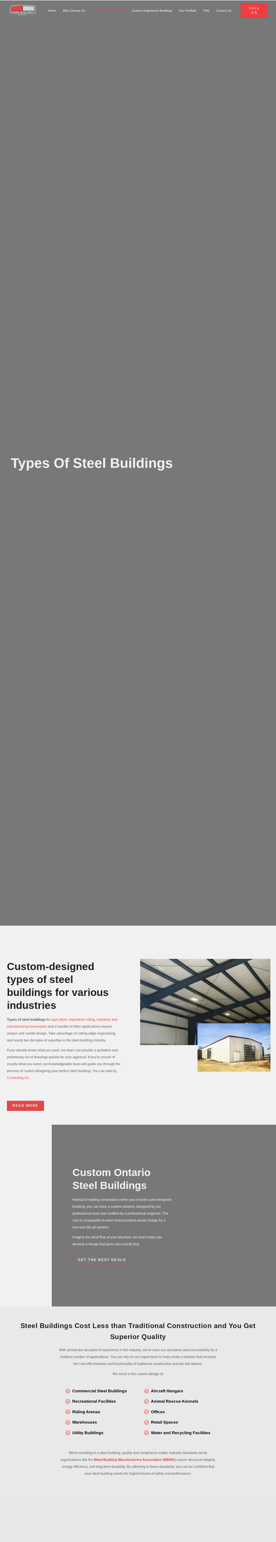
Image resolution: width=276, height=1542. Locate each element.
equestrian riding (82, 1019)
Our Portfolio (187, 10)
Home (52, 10)
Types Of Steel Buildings (108, 10)
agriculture (59, 1019)
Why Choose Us (74, 10)
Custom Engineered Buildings (152, 10)
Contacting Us (18, 1078)
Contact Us (223, 10)
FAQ (206, 10)
